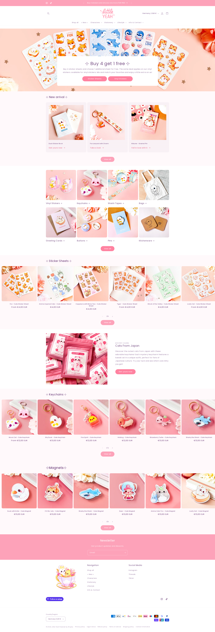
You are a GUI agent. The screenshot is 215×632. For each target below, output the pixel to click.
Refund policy (102, 627)
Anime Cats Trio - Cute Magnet (163, 511)
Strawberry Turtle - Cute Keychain (163, 437)
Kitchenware (145, 240)
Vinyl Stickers (120, 79)
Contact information (143, 627)
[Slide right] (112, 316)
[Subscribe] (125, 552)
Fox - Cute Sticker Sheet (19, 304)
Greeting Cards (54, 240)
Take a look (95, 148)
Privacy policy (80, 627)
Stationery (91, 582)
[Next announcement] (131, 3)
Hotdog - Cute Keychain (127, 437)
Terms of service (115, 627)
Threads (132, 574)
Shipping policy (128, 627)
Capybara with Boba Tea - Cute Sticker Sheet (91, 305)
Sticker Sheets (94, 79)
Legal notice (91, 627)
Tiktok (131, 578)
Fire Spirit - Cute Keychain (91, 437)
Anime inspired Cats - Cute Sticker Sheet (55, 304)
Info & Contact (93, 590)
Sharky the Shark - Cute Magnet (91, 511)
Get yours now (55, 148)
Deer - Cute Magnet (127, 511)
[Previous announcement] (83, 3)
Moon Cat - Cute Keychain (19, 437)
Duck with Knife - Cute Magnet (19, 511)
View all (107, 159)
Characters (92, 578)
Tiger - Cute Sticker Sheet (127, 304)
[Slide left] (102, 316)
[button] (48, 13)
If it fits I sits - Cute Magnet (55, 511)
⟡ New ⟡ (90, 574)
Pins (110, 240)
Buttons (81, 240)
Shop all (90, 570)
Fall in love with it (139, 148)
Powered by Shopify (66, 627)
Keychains (82, 203)
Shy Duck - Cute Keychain (55, 437)
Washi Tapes (115, 203)
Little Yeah (55, 627)
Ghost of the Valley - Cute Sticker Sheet (163, 304)
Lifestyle (90, 586)
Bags (141, 203)
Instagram (133, 570)
